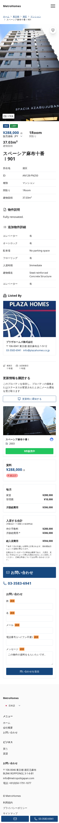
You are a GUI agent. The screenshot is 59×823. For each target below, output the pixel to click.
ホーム (6, 722)
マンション (35, 16)
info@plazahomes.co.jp (36, 350)
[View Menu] (53, 6)
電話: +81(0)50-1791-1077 (17, 783)
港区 (25, 16)
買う (5, 748)
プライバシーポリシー (15, 808)
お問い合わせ (10, 732)
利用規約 (8, 802)
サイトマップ (10, 813)
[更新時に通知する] (53, 30)
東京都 (16, 16)
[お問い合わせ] (15, 819)
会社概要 (8, 727)
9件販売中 (29, 451)
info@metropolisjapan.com (18, 778)
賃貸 (5, 753)
